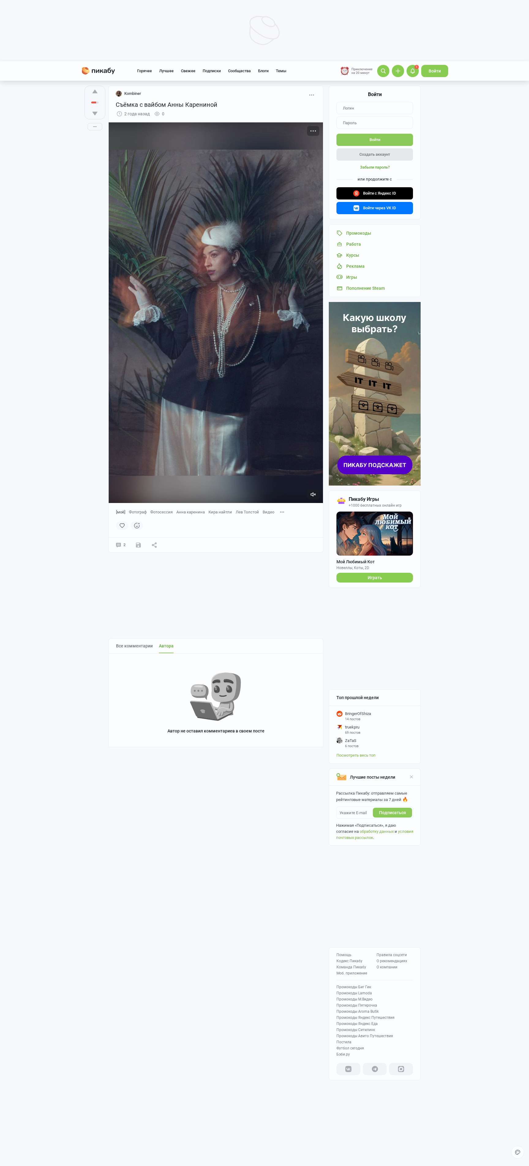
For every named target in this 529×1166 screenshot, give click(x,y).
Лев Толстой (247, 512)
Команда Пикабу (351, 967)
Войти (435, 71)
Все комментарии (134, 645)
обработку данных (377, 831)
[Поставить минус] (95, 113)
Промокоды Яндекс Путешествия (365, 1017)
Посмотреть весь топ (356, 755)
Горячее (144, 71)
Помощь (343, 955)
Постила (343, 1042)
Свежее (188, 71)
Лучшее (166, 71)
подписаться (392, 812)
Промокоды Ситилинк (355, 1030)
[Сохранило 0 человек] (138, 545)
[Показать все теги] (282, 512)
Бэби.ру (343, 1054)
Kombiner (132, 93)
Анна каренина (190, 512)
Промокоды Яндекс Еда (357, 1024)
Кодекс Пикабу (349, 961)
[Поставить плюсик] (95, 91)
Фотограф (138, 512)
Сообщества (239, 71)
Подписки (212, 71)
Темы (281, 71)
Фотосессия (161, 512)
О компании (387, 967)
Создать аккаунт (374, 154)
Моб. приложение (351, 973)
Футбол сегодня (350, 1048)
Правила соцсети (392, 955)
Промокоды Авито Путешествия (364, 1036)
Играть (375, 577)
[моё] (120, 512)
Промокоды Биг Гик (353, 987)
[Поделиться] (154, 545)
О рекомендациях (392, 961)
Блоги (263, 71)
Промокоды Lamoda (354, 993)
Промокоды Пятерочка (356, 1005)
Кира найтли (220, 512)
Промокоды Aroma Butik (357, 1011)
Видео (268, 512)
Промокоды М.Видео (354, 999)
